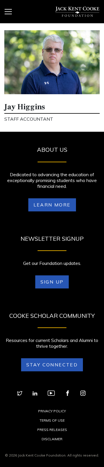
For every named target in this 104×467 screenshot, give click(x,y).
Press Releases (52, 429)
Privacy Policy (52, 411)
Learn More (52, 205)
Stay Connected (52, 365)
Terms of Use (52, 420)
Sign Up (52, 282)
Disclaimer (52, 439)
